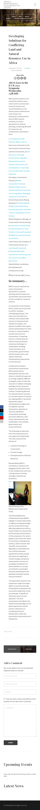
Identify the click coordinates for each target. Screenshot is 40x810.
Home (13, 16)
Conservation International (19, 225)
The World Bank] (23, 203)
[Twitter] (18, 78)
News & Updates (16, 70)
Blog (20, 16)
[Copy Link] (21, 78)
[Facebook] (15, 78)
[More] (24, 78)
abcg (28, 68)
